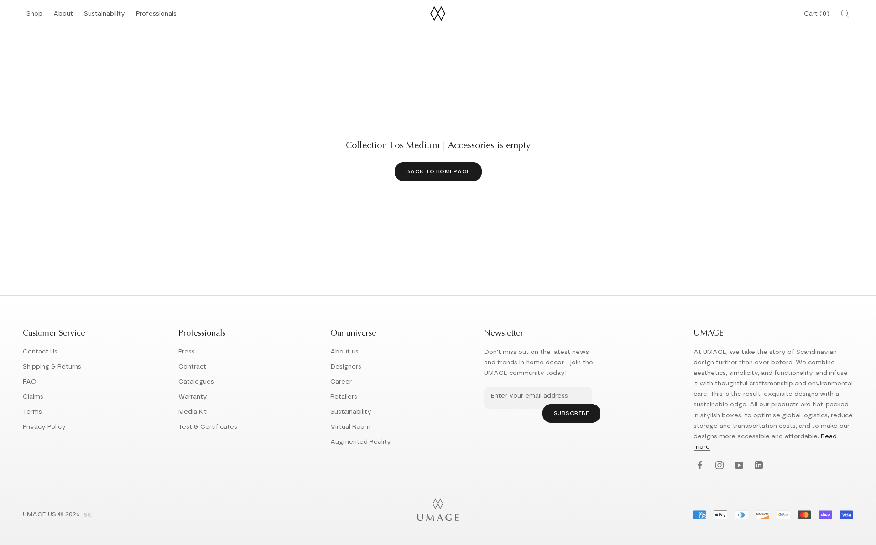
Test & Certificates (207, 427)
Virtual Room (350, 427)
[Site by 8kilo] (87, 515)
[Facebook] (699, 466)
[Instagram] (718, 466)
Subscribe (571, 413)
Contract (192, 366)
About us (344, 351)
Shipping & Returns (52, 366)
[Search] (845, 13)
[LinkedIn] (757, 466)
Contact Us (40, 351)
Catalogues (196, 382)
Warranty (192, 397)
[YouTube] (738, 466)
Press (186, 351)
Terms (32, 412)
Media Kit (192, 412)
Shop (34, 16)
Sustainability (104, 16)
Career (341, 382)
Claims (33, 397)
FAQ (29, 382)
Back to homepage (438, 171)
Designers (345, 366)
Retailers (343, 397)
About (63, 16)
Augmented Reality (360, 442)
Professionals (156, 16)
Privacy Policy (44, 427)
